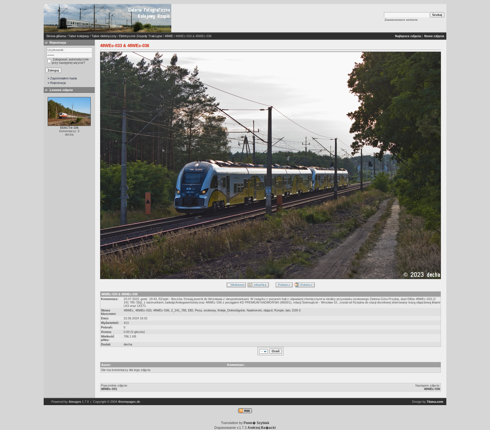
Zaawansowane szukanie (401, 19)
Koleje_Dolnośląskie (231, 310)
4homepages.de (129, 401)
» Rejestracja (57, 83)
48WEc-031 (109, 389)
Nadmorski (254, 310)
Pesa (198, 310)
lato (288, 310)
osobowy (210, 310)
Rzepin (279, 310)
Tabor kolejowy (78, 36)
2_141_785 (178, 310)
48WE (169, 36)
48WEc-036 (161, 310)
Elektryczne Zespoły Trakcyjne (140, 36)
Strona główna (56, 36)
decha (128, 344)
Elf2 (190, 310)
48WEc (129, 310)
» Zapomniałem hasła (62, 78)
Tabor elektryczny (104, 36)
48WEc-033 (143, 310)
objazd (268, 310)
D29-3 (296, 310)
